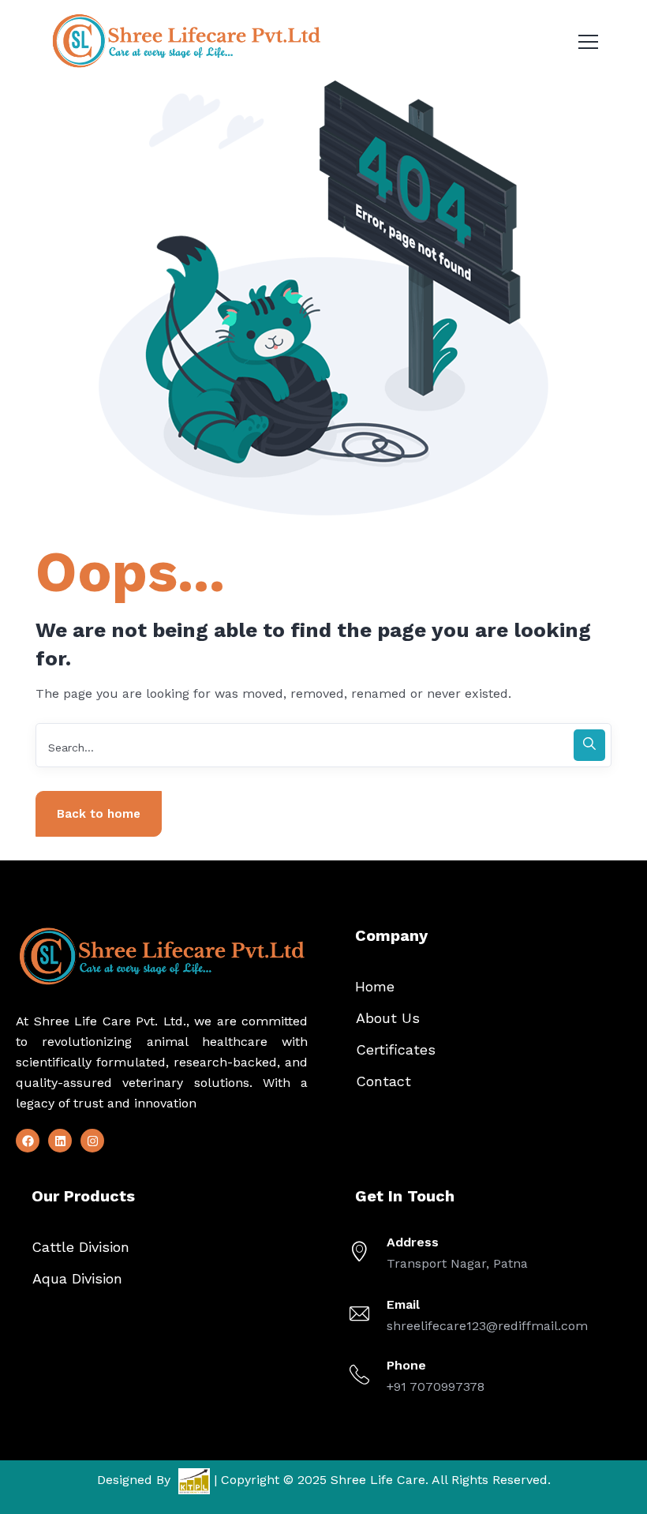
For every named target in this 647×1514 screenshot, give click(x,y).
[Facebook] (27, 1140)
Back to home (98, 814)
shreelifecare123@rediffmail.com (487, 1325)
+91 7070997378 (435, 1386)
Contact (383, 1081)
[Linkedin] (60, 1140)
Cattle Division (80, 1247)
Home (375, 986)
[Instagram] (92, 1140)
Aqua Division (77, 1278)
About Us (388, 1018)
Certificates (396, 1049)
